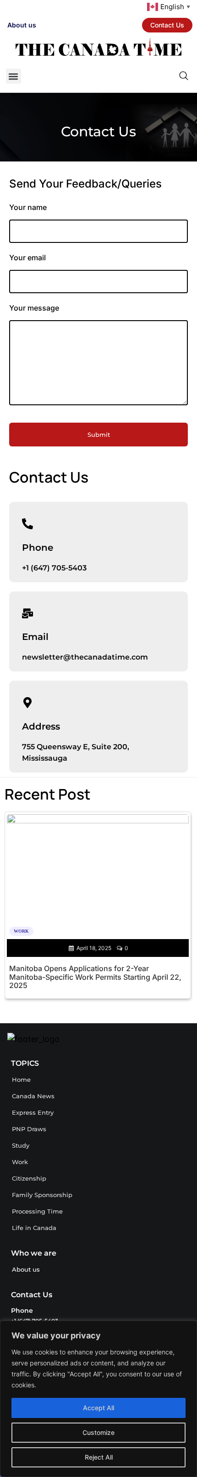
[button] (13, 76)
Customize (98, 1432)
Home (21, 1079)
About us (21, 25)
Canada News (33, 1096)
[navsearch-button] (148, 76)
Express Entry (33, 1112)
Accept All (98, 1408)
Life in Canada (34, 1227)
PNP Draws (29, 1129)
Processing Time (37, 1211)
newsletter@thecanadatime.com (85, 657)
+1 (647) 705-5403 (54, 568)
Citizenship (29, 1178)
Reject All (99, 1457)
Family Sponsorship (42, 1194)
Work (20, 1161)
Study (20, 1145)
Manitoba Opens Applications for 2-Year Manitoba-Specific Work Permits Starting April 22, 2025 (95, 977)
